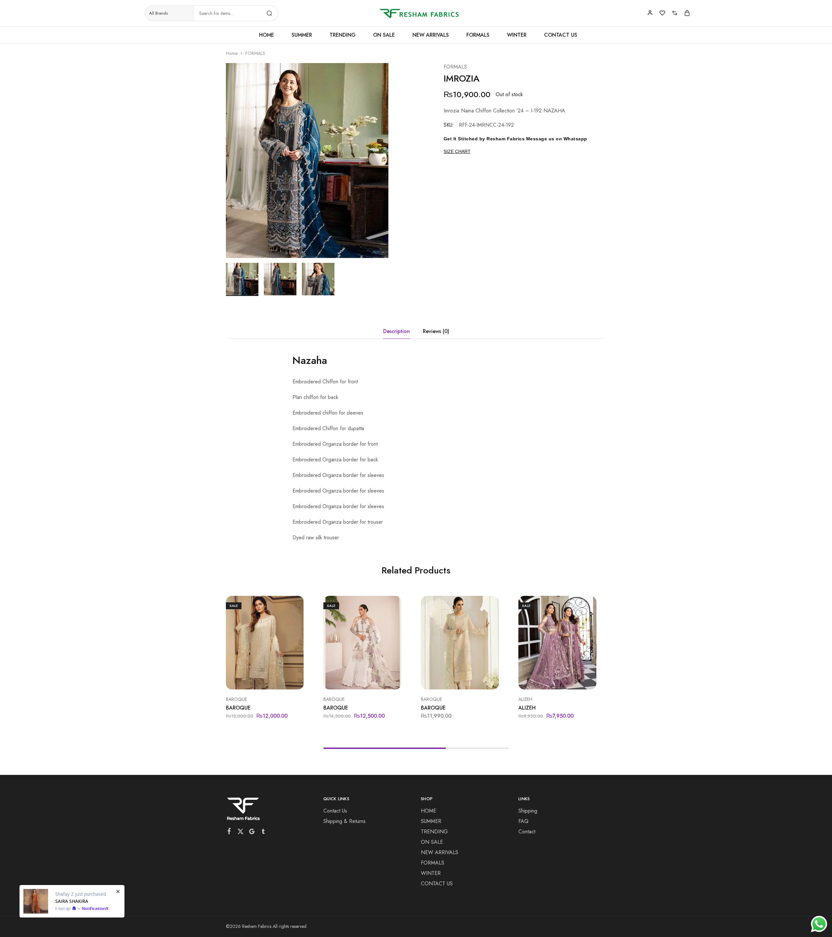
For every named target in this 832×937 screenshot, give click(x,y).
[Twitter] (240, 833)
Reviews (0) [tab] (436, 331)
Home (232, 53)
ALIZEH (525, 699)
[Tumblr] (263, 833)
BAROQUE (236, 699)
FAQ (523, 821)
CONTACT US (560, 35)
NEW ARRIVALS (430, 35)
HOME (266, 35)
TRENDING (343, 35)
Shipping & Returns (344, 821)
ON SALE (384, 35)
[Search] (269, 13)
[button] (256, 679)
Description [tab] (396, 331)
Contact (526, 831)
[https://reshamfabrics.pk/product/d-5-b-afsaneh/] (72, 901)
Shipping (527, 811)
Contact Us (335, 811)
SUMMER (302, 35)
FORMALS (477, 35)
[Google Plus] (252, 833)
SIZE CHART (457, 151)
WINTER (516, 35)
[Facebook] (229, 832)
